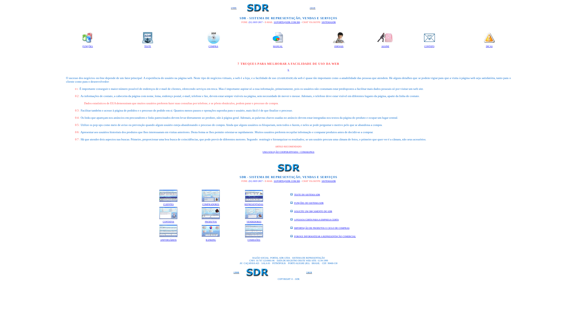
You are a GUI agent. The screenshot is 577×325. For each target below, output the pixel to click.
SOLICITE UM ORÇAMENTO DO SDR (313, 211)
